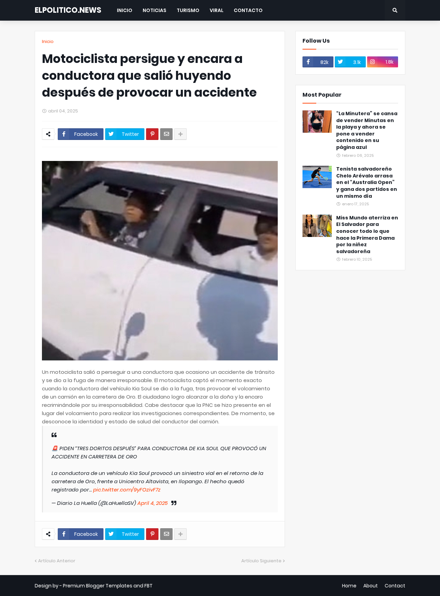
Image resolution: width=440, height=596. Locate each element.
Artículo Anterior (56, 560)
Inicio (48, 41)
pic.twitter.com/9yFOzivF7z (127, 489)
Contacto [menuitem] (248, 10)
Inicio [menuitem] (124, 10)
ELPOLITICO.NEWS (68, 10)
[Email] (166, 134)
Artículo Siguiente (261, 560)
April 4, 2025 (153, 503)
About (370, 585)
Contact (395, 585)
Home (349, 585)
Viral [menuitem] (216, 10)
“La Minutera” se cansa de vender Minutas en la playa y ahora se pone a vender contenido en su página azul (366, 130)
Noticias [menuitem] (154, 10)
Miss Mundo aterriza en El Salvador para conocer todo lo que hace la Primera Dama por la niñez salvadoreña (367, 235)
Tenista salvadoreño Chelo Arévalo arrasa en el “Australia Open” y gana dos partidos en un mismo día (366, 182)
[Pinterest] (152, 134)
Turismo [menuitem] (188, 10)
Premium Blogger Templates (97, 585)
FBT (148, 585)
